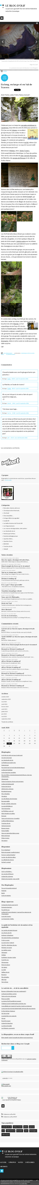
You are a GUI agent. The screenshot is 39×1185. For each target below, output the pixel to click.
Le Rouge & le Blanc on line (9, 994)
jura (3, 1130)
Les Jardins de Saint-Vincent (9, 930)
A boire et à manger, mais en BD (10, 879)
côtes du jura (5, 1134)
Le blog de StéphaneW (7, 784)
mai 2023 (4, 716)
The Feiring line (5, 808)
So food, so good (6, 862)
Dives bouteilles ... (9, 515)
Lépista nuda (20, 241)
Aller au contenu (6, 1)
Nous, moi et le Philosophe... (10, 597)
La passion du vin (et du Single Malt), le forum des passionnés (18, 1008)
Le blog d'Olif (15, 5)
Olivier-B (4, 644)
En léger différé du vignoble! (11, 518)
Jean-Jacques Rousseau (28, 156)
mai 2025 (4, 701)
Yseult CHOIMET (6, 637)
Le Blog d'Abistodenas (7, 821)
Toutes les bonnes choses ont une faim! (12, 781)
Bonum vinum (5, 828)
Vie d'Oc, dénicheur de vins (9, 945)
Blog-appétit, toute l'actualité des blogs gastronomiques (17, 1037)
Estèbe (9, 388)
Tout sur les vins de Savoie (8, 996)
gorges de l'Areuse (19, 158)
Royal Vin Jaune (5, 1021)
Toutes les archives (7, 722)
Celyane (14, 130)
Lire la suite (8, 480)
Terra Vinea (4, 982)
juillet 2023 (4, 711)
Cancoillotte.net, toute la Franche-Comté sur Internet (16, 1006)
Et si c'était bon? (5, 850)
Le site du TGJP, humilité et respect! (11, 1001)
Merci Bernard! (6, 609)
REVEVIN (6, 544)
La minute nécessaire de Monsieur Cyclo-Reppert (24, 68)
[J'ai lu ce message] (37, 1180)
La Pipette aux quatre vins (8, 762)
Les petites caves (6, 950)
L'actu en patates (6, 895)
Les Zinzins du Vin (6, 933)
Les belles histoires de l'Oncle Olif (13, 523)
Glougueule (4, 779)
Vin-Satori (4, 967)
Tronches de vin (8, 546)
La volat (3, 969)
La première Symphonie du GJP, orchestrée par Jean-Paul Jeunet (19, 61)
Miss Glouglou (5, 794)
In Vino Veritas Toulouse (8, 1011)
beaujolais (20, 1130)
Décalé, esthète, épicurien (8, 803)
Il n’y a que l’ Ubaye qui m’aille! (11, 585)
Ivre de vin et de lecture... (9, 616)
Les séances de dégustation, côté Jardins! (15, 528)
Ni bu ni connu (5, 838)
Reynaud (4, 649)
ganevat (31, 1127)
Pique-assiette (5, 999)
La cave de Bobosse (6, 806)
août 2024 (4, 704)
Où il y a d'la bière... (6, 871)
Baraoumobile (5, 801)
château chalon (17, 1127)
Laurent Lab (5, 629)
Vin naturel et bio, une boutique (10, 937)
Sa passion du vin (6, 786)
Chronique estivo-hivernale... (12, 510)
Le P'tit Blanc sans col (7, 811)
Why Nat (3, 979)
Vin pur (3, 1018)
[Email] (1, 18)
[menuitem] (19, 61)
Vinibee (3, 955)
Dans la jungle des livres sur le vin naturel (15, 566)
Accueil (3, 1162)
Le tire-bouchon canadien (8, 772)
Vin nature (4, 840)
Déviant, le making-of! (8, 578)
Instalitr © (6, 521)
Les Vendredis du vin (9, 531)
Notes (20, 1162)
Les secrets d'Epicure (7, 874)
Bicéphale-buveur (6, 791)
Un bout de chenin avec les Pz (9, 905)
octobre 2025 (5, 697)
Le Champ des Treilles (7, 919)
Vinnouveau (4, 962)
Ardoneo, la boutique (7, 935)
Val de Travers (24, 151)
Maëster (3, 890)
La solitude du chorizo (7, 860)
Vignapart (4, 952)
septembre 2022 (6, 719)
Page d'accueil (34, 64)
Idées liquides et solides (8, 813)
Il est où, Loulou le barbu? (8, 855)
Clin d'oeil (6, 513)
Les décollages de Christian (9, 798)
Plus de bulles (5, 977)
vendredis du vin (6, 1127)
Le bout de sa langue (7, 876)
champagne (33, 1130)
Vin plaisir (4, 796)
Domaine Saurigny (6, 907)
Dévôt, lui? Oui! (6, 603)
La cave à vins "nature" (7, 942)
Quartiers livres (8, 541)
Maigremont (5, 765)
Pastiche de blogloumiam (11, 536)
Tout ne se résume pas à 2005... (11, 572)
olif (2, 661)
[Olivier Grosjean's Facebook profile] (12, 1072)
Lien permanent (7, 353)
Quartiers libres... (8, 539)
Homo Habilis (5, 830)
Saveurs (8, 1100)
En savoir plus (23, 1183)
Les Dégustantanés (9, 526)
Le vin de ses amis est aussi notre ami (11, 755)
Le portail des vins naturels (8, 1016)
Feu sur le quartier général (9, 888)
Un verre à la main (6, 757)
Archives (3, 1166)
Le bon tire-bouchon (7, 1023)
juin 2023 (4, 714)
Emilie (9, 378)
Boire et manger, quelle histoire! (10, 852)
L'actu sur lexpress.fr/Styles (11, 1100)
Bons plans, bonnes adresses (12, 508)
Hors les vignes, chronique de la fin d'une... (15, 560)
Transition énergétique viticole (11, 591)
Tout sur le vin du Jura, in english (10, 818)
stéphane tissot (10, 1130)
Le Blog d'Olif (5, 1078)
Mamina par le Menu (9, 533)
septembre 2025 (6, 699)
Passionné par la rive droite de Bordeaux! (13, 767)
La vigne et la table (6, 1026)
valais (26, 1130)
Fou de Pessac (5, 910)
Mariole (16, 324)
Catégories (29, 1162)
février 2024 (4, 706)
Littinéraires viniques (7, 789)
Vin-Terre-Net (5, 1013)
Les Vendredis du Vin (7, 760)
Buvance (3, 974)
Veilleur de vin (5, 972)
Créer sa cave (5, 940)
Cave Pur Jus (5, 960)
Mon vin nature (5, 965)
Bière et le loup (5, 835)
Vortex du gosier (6, 826)
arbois (25, 1127)
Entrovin (3, 816)
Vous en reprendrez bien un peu (10, 833)
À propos (12, 1162)
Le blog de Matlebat (6, 770)
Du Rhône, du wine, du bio (8, 957)
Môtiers (12, 151)
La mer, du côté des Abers (8, 857)
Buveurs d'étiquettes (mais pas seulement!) (13, 991)
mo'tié (26, 142)
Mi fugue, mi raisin (6, 947)
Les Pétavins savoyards (8, 1028)
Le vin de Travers (6, 916)
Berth (3, 893)
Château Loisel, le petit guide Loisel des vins (13, 1003)
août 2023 (4, 709)
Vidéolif (6, 549)
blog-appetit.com (6, 1086)
